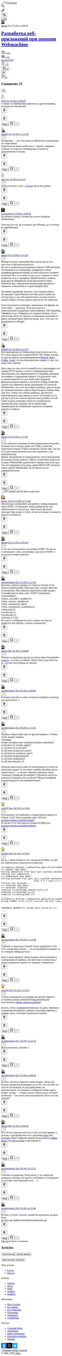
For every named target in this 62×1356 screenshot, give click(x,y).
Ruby (51, 357)
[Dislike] (4, 118)
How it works (13, 1304)
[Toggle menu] (2, 3)
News (10, 1286)
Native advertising (16, 1333)
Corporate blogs (14, 1328)
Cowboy (29, 186)
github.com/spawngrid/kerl (28, 1002)
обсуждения (18, 1140)
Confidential (13, 1318)
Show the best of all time (13, 1260)
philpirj (4, 134)
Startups (11, 1339)
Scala (11, 360)
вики (45, 1135)
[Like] (4, 110)
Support (23, 1350)
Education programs (16, 1336)
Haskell (44, 357)
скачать (5, 660)
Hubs (9, 1288)
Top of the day (8, 1254)
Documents (12, 1312)
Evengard (5, 214)
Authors (11, 1291)
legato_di (5, 501)
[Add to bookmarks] (12, 123)
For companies (14, 1310)
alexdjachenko (8, 582)
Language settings (10, 1350)
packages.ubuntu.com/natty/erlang (17, 820)
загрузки (5, 1138)
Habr (17, 1353)
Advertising (12, 1331)
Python (4, 360)
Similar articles (23, 1254)
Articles (11, 1283)
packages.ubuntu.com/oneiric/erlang (18, 825)
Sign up (5, 1241)
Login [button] (4, 19)
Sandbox (11, 1294)
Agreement (12, 1315)
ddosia (4, 26)
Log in (10, 1270)
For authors (12, 1307)
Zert (3, 101)
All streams (11, 3)
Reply (4, 124)
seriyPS (4, 808)
